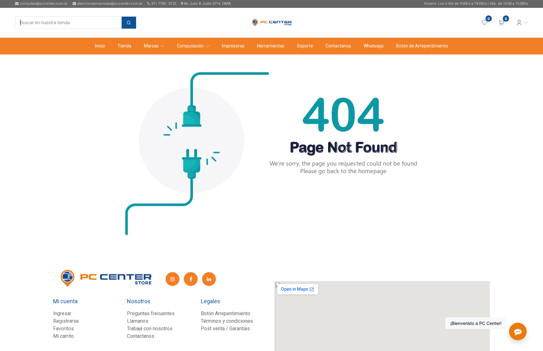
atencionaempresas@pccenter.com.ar (109, 4)
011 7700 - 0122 (163, 4)
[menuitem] (100, 46)
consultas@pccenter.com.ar (44, 4)
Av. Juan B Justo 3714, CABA (207, 4)
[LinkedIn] (209, 279)
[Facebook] (190, 279)
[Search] (129, 23)
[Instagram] (172, 279)
